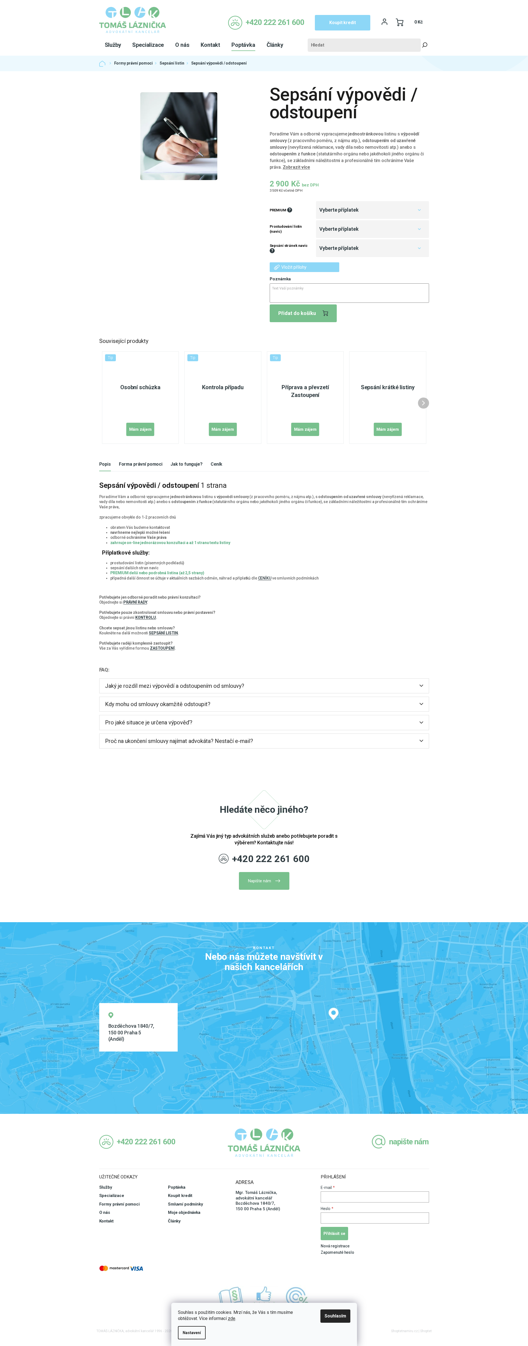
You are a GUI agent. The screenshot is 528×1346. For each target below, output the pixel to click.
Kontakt (106, 1221)
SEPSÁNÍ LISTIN (163, 633)
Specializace (111, 1195)
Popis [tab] (105, 464)
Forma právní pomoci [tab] (140, 464)
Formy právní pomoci (119, 1204)
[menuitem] (113, 45)
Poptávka (176, 1187)
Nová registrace (335, 1246)
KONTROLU (145, 617)
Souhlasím (335, 1316)
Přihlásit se (334, 1233)
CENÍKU (264, 578)
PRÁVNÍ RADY (135, 602)
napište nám (409, 1141)
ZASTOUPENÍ (162, 648)
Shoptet (426, 1331)
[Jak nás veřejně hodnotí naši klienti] (264, 1297)
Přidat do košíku (297, 313)
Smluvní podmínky (185, 1204)
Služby (105, 1187)
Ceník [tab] (216, 464)
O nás (104, 1212)
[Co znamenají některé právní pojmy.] (231, 1297)
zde (231, 1318)
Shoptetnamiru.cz (404, 1331)
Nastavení (192, 1332)
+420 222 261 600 (271, 858)
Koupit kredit (342, 22)
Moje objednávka (184, 1212)
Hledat (425, 45)
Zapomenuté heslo (337, 1252)
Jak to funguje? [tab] (186, 464)
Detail (140, 429)
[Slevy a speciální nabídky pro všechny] (297, 1297)
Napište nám (259, 880)
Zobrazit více (296, 167)
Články (174, 1221)
